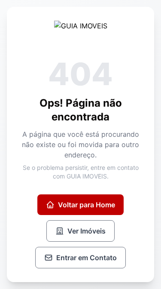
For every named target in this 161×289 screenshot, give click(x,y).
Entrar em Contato (86, 257)
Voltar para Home (86, 204)
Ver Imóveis (86, 231)
